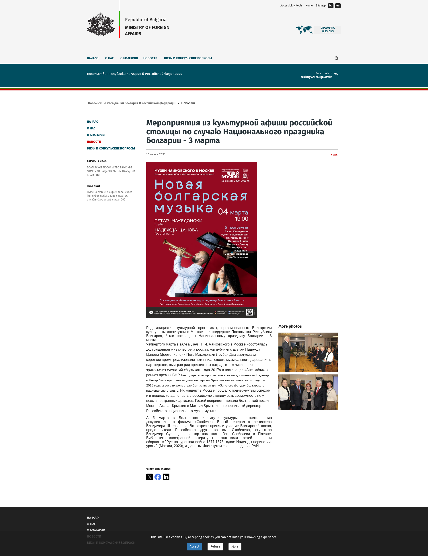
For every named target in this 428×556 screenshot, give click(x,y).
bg (330, 5)
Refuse (215, 546)
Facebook (157, 477)
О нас (109, 58)
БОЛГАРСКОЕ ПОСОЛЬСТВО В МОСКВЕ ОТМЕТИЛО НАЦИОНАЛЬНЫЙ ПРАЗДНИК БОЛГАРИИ (111, 171)
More (235, 546)
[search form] (336, 58)
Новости (150, 58)
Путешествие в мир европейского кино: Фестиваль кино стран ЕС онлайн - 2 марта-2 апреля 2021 (109, 195)
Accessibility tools (291, 5)
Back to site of (323, 73)
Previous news (97, 161)
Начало (93, 58)
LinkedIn (166, 477)
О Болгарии (129, 58)
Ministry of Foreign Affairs (316, 77)
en (338, 5)
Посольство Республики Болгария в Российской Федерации (132, 103)
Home (309, 5)
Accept (194, 546)
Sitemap (321, 5)
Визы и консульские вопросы (188, 58)
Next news (94, 185)
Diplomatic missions (328, 29)
